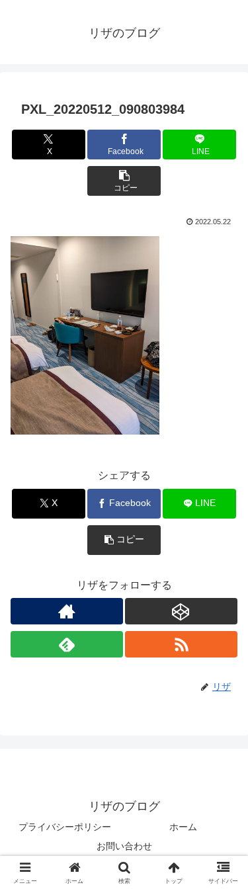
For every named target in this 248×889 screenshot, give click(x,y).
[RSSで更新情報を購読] (181, 644)
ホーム (183, 827)
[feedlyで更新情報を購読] (67, 644)
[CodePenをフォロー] (181, 611)
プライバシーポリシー (65, 827)
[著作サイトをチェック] (67, 611)
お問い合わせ (124, 846)
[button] (124, 181)
